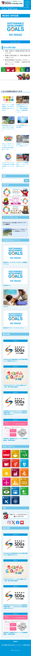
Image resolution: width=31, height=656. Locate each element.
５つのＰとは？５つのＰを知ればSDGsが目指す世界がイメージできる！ (8, 165)
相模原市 (15, 641)
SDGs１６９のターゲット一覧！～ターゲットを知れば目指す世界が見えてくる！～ (8, 146)
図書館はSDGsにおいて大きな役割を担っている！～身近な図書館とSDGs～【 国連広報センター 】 (22, 108)
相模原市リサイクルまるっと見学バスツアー (22, 145)
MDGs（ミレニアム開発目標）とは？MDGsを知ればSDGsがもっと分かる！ (8, 107)
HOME (3, 7)
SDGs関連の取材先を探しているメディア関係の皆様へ (15, 646)
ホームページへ (15, 42)
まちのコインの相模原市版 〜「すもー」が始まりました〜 (22, 164)
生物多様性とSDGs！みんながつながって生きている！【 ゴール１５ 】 (8, 128)
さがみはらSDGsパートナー (12, 7)
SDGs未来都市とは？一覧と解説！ (22, 126)
